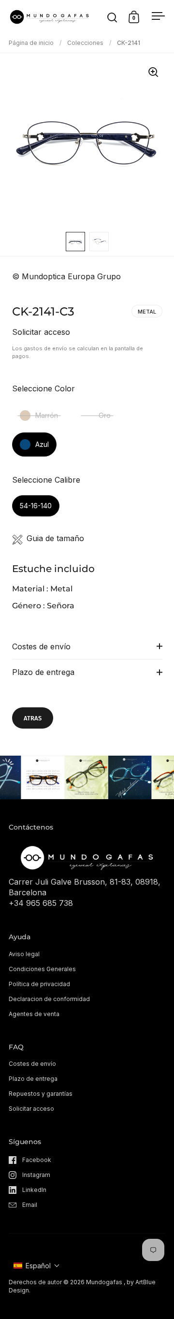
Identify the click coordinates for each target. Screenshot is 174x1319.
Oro (105, 415)
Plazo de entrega (43, 672)
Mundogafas (104, 1282)
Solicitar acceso (41, 332)
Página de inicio (31, 42)
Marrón (46, 415)
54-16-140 (36, 506)
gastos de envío (45, 348)
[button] (37, 1266)
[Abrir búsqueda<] (112, 17)
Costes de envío (41, 646)
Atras (33, 718)
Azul (42, 444)
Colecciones (85, 42)
